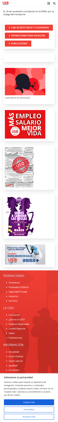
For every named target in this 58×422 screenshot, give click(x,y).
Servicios (13, 300)
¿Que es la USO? (17, 319)
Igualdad (13, 365)
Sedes (12, 333)
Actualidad (14, 351)
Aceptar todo (29, 402)
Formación (14, 370)
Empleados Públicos (19, 287)
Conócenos (14, 314)
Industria (13, 296)
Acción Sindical (16, 356)
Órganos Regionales (19, 324)
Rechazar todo (29, 416)
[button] (54, 3)
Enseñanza (14, 282)
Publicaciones (15, 337)
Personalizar (29, 409)
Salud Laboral (16, 360)
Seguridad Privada (18, 291)
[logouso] (5, 3)
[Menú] (49, 3)
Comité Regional (17, 328)
